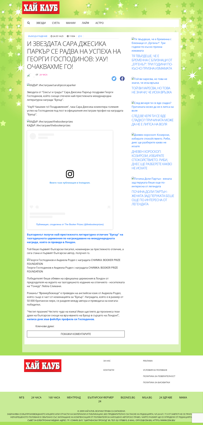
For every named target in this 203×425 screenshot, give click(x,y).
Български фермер (101, 397)
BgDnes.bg (128, 397)
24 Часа (36, 397)
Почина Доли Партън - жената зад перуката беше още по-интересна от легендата (153, 197)
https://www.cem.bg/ (164, 420)
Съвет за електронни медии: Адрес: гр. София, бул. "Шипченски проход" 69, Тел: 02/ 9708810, (77, 420)
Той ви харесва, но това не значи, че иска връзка (152, 90)
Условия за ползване (155, 370)
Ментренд (74, 397)
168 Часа (54, 397)
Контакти (108, 370)
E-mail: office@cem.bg (140, 420)
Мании (70, 23)
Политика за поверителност (159, 376)
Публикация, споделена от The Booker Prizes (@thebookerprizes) (70, 224)
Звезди (41, 23)
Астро (99, 23)
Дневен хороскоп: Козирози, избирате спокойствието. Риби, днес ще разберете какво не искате (152, 159)
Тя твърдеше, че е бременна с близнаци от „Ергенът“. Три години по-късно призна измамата (152, 62)
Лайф (85, 23)
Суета (56, 23)
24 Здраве (165, 397)
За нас (107, 360)
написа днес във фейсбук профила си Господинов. (61, 319)
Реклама (148, 360)
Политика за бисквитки (156, 382)
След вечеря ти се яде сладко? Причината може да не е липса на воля (153, 120)
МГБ (21, 397)
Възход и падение (37, 36)
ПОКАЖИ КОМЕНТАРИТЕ (76, 334)
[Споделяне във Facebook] (122, 78)
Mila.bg (147, 397)
